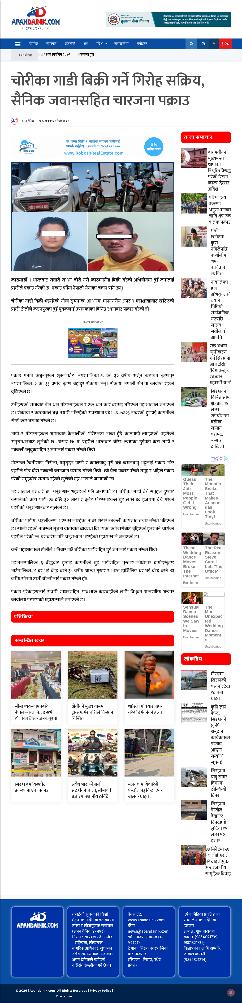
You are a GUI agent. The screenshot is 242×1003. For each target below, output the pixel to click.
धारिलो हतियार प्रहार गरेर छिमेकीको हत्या (145, 709)
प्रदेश (99, 44)
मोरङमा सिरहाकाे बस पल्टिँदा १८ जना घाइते (220, 686)
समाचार (51, 44)
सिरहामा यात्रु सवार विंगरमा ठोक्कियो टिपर (219, 783)
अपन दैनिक (28, 121)
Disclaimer (64, 996)
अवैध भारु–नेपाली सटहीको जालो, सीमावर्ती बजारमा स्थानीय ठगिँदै (91, 790)
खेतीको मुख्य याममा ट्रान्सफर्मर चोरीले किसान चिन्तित (92, 712)
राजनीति (70, 44)
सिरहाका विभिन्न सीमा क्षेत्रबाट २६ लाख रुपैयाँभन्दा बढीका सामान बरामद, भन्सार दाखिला (221, 419)
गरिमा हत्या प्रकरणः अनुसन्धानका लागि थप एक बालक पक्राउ (220, 210)
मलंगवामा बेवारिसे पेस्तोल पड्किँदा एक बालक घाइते (145, 790)
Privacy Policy (101, 991)
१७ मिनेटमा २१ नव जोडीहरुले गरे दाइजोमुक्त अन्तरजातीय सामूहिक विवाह (218, 861)
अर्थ (86, 44)
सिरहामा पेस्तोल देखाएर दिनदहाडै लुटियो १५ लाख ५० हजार (219, 822)
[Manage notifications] (231, 992)
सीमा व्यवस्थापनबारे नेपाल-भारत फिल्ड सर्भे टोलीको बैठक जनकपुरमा (36, 712)
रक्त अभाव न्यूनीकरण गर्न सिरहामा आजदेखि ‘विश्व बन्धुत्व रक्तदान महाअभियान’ (220, 364)
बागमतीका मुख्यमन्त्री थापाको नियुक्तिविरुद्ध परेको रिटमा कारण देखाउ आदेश (219, 170)
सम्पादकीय (121, 44)
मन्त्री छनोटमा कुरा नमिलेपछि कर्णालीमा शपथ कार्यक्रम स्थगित (219, 252)
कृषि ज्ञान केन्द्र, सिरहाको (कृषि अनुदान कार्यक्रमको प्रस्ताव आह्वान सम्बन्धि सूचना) (220, 734)
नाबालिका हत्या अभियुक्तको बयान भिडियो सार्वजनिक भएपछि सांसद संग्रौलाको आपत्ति (220, 309)
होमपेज (33, 44)
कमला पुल (87, 55)
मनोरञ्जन (142, 44)
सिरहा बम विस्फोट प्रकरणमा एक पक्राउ (32, 787)
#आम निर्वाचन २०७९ (56, 55)
